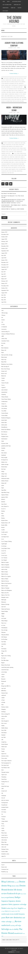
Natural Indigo (4, 611)
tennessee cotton (4, 151)
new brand (11, 83)
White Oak (15, 101)
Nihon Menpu (4, 620)
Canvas (3, 385)
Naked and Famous (5, 609)
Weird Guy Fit (4, 837)
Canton (3, 380)
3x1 (2, 90)
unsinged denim (4, 807)
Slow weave (4, 723)
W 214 (12, 87)
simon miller (4, 716)
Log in (2, 864)
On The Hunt (4, 639)
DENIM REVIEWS (5, 7)
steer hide (3, 737)
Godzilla (3, 448)
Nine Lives (3, 623)
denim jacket (4, 425)
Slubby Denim (4, 728)
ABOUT (8, 1)
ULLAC (3, 798)
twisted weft (4, 791)
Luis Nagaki (4, 560)
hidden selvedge (17, 160)
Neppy (2, 616)
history (24, 94)
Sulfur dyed (4, 746)
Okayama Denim (5, 634)
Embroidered (4, 438)
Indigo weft (4, 476)
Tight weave (4, 774)
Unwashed (8, 87)
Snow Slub (3, 730)
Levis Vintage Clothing (6, 541)
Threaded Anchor (5, 772)
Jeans (6, 96)
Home (4, 1)
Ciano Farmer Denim (6, 399)
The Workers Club (5, 767)
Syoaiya (3, 749)
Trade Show (4, 779)
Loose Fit (3, 553)
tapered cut (3, 753)
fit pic (21, 94)
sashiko (3, 697)
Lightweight (4, 543)
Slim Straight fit (15, 85)
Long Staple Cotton (5, 548)
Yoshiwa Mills (4, 851)
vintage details (4, 821)
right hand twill (17, 99)
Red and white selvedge (6, 99)
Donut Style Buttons (5, 429)
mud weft (3, 606)
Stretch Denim (4, 744)
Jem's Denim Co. (5, 506)
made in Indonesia (5, 567)
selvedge (6, 85)
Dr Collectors (4, 431)
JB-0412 (3, 499)
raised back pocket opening (17, 148)
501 (2, 317)
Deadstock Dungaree (5, 418)
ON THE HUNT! (5, 11)
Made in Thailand (5, 588)
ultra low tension (5, 800)
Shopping (3, 709)
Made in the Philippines (6, 590)
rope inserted (14, 167)
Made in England (5, 564)
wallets (2, 830)
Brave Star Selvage (5, 369)
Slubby (25, 150)
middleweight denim (12, 97)
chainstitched (8, 80)
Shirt (2, 704)
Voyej (2, 823)
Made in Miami (4, 578)
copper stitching (17, 155)
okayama (22, 914)
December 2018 (4, 246)
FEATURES (19, 7)
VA (2, 814)
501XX (3, 320)
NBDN (21, 146)
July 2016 (3, 295)
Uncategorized (4, 802)
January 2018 (4, 260)
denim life (7, 94)
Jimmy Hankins (10, 96)
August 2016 (4, 292)
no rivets (3, 625)
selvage (2, 85)
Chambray (3, 394)
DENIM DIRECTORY (17, 4)
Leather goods (4, 532)
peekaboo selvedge (14, 166)
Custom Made (4, 415)
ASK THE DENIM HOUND (7, 4)
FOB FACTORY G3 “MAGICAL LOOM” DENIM (12, 209)
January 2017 (4, 283)
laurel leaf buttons (19, 162)
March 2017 (4, 278)
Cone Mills (19, 80)
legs (14, 96)
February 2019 (4, 241)
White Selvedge (4, 844)
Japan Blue (3, 490)
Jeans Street (4, 504)
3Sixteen (3, 315)
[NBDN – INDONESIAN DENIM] (14, 120)
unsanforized (4, 173)
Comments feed (4, 869)
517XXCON (4, 327)
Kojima (3, 518)
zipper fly (3, 856)
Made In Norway (5, 581)
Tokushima (3, 777)
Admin (18, 48)
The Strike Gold (5, 765)
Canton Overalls (4, 383)
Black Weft (3, 362)
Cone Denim (14, 80)
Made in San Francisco (6, 583)
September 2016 (5, 290)
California (3, 92)
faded (2, 441)
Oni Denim (3, 648)
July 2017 (3, 271)
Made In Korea (4, 574)
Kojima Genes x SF (5, 522)
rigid (7, 150)
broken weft (4, 371)
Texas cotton (4, 758)
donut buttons (10, 159)
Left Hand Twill (5, 536)
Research (3, 679)
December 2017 (4, 262)
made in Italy (4, 569)
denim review (11, 94)
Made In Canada (5, 562)
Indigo (22, 80)
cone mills (13, 92)
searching (12, 925)
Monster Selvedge (5, 604)
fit (18, 94)
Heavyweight (4, 457)
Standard (21, 85)
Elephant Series (4, 436)
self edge (19, 167)
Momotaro (3, 602)
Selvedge (3, 101)
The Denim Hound (14, 19)
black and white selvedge (6, 355)
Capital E (3, 387)
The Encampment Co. (6, 763)
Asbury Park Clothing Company (15, 90)
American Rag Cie (5, 331)
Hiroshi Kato (4, 466)
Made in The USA (18, 81)
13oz (5, 89)
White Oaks (15, 87)
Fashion (16, 94)
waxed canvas (4, 835)
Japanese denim (15, 901)
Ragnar (3, 662)
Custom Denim (4, 413)
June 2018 (3, 255)
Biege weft (3, 350)
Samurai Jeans (4, 693)
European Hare (17, 159)
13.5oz (2, 89)
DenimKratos (4, 427)
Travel (2, 784)
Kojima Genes (4, 520)
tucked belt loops (12, 151)
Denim (17, 92)
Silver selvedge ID (5, 714)
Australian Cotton (5, 341)
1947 (2, 310)
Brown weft (4, 373)
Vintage (3, 819)
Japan (2, 487)
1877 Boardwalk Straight (12, 89)
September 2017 (5, 267)
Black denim (4, 357)
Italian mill (3, 483)
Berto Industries (4, 348)
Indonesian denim (4, 146)
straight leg (3, 742)
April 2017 (3, 276)
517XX (3, 324)
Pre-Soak (9, 148)
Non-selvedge (4, 630)
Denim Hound (17, 157)
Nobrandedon (4, 166)
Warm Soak (4, 833)
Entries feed (4, 867)
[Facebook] (3, 183)
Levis (2, 539)
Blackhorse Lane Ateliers (6, 364)
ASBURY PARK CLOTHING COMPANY (14, 44)
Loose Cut (3, 550)
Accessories (3, 329)
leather (8, 908)
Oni (2, 646)
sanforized (21, 83)
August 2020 (4, 239)
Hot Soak (13, 144)
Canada (3, 378)
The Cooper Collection (6, 760)
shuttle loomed (4, 169)
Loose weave (4, 555)
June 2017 (3, 274)
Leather (3, 529)
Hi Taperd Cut (4, 459)
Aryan (18, 153)
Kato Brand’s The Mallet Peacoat (8, 193)
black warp (3, 359)
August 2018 (4, 253)
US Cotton (3, 812)
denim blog (21, 92)
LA (14, 162)
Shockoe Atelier (4, 707)
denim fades (12, 157)
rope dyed (16, 83)
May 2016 (3, 299)
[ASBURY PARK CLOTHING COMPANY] (14, 55)
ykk (13, 173)
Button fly (21, 78)
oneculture (3, 644)
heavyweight (5, 897)
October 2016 (4, 288)
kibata (2, 515)
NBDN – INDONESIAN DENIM (14, 109)
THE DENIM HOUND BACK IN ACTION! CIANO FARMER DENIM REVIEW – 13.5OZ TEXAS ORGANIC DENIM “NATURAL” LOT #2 (13, 201)
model (18, 97)
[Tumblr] (6, 183)
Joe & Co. (3, 508)
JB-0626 (3, 501)
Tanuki (2, 751)
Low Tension (4, 557)
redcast (2, 674)
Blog (22, 90)
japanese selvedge (19, 904)
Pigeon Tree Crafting (6, 655)
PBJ (2, 653)
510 (2, 322)
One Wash (3, 641)
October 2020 (4, 236)
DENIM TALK (13, 7)
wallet (2, 828)
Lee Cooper (4, 534)
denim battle (4, 420)
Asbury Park (11, 78)
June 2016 (3, 297)
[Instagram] (10, 183)
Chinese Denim (4, 397)
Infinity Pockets (4, 480)
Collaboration (4, 401)
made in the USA (4, 97)
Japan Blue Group (5, 492)
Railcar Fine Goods (5, 665)
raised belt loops (21, 166)
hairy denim (22, 143)
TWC (2, 788)
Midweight (7, 83)
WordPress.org (4, 871)
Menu (3, 30)
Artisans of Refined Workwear (8, 334)
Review (12, 99)
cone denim (8, 92)
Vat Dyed (3, 816)
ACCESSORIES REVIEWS (16, 1)
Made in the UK (4, 592)
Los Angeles (17, 96)
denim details (6, 157)
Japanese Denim (4, 494)
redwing (13, 921)
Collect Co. (3, 404)
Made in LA (22, 96)
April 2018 (3, 257)
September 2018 (5, 250)
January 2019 (4, 243)
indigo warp (3, 81)
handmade (3, 144)
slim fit (10, 85)
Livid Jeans (3, 546)
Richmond (3, 681)
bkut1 (2, 352)
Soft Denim (4, 732)
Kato (2, 513)
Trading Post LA (5, 781)
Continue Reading (14, 73)
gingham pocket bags (6, 445)
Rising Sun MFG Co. (6, 686)
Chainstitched (4, 155)
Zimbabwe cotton (5, 854)
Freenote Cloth (4, 443)
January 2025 (4, 232)
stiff (2, 739)
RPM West (3, 690)
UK (2, 793)
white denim (4, 840)
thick (2, 770)
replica (2, 676)
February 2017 (4, 281)
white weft (20, 87)
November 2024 (4, 234)
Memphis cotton (12, 146)
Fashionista (11, 952)
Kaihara (3, 511)
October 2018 (4, 248)
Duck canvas (4, 434)
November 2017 (4, 264)
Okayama (3, 632)
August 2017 (4, 269)
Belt (2, 345)
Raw (20, 97)
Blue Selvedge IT (5, 366)
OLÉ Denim (4, 637)
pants (9, 166)
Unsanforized (19, 151)
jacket (2, 485)
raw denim (24, 97)
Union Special (19, 171)
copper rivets (10, 155)
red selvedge (4, 672)
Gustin (2, 450)
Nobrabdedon (4, 148)
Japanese (4, 901)
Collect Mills (4, 406)
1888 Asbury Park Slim (21, 89)
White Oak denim (20, 101)
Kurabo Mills (4, 525)
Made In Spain (4, 585)
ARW (2, 336)
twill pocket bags (12, 171)
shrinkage (3, 711)
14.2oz (15, 153)
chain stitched (11, 143)
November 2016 (4, 285)
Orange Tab (4, 651)
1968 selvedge (6, 78)
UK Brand (3, 795)
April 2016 (3, 302)
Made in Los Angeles (11, 81)
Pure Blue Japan (4, 660)
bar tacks (17, 78)
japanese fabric (4, 497)
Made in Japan (4, 571)
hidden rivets (8, 144)
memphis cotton (10, 164)
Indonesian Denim (7, 162)
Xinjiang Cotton (4, 849)
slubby (9, 169)
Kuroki (3, 527)
